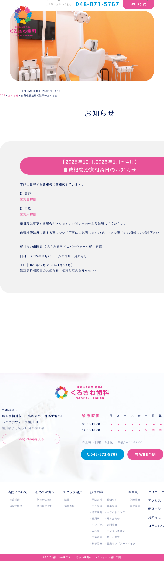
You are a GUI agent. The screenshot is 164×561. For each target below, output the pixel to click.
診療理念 (15, 499)
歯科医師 (69, 506)
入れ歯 (96, 531)
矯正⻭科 (97, 512)
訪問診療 (112, 524)
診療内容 (96, 492)
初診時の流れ (44, 499)
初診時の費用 (44, 506)
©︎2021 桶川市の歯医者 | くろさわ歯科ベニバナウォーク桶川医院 (82, 557)
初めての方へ (45, 492)
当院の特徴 (16, 506)
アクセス (154, 500)
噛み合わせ (113, 518)
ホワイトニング (116, 512)
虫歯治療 (97, 537)
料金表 (133, 492)
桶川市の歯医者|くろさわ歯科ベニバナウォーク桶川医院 (61, 246)
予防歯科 (97, 499)
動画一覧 (154, 509)
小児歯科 (97, 506)
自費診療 (135, 506)
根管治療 (97, 543)
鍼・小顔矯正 (114, 537)
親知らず (112, 499)
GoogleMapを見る (30, 439)
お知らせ (80, 256)
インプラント (99, 524)
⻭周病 (96, 518)
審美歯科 (112, 506)
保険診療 (135, 499)
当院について (17, 492)
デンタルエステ (116, 531)
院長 (67, 499)
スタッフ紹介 (72, 492)
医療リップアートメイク (121, 543)
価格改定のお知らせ (79, 270)
